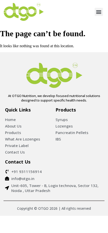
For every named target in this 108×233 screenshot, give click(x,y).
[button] (99, 12)
